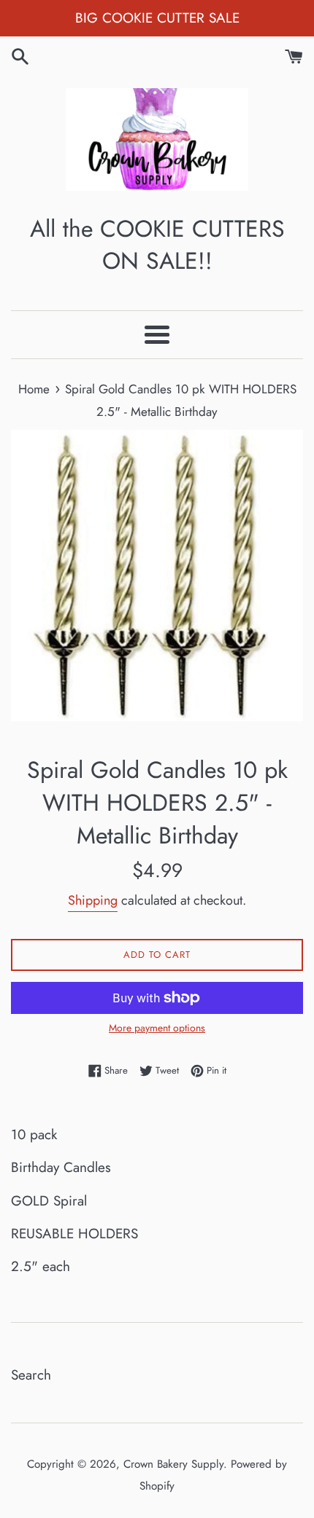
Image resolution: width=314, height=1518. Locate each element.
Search (31, 1375)
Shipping (93, 900)
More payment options (157, 1027)
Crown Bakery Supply (173, 1464)
